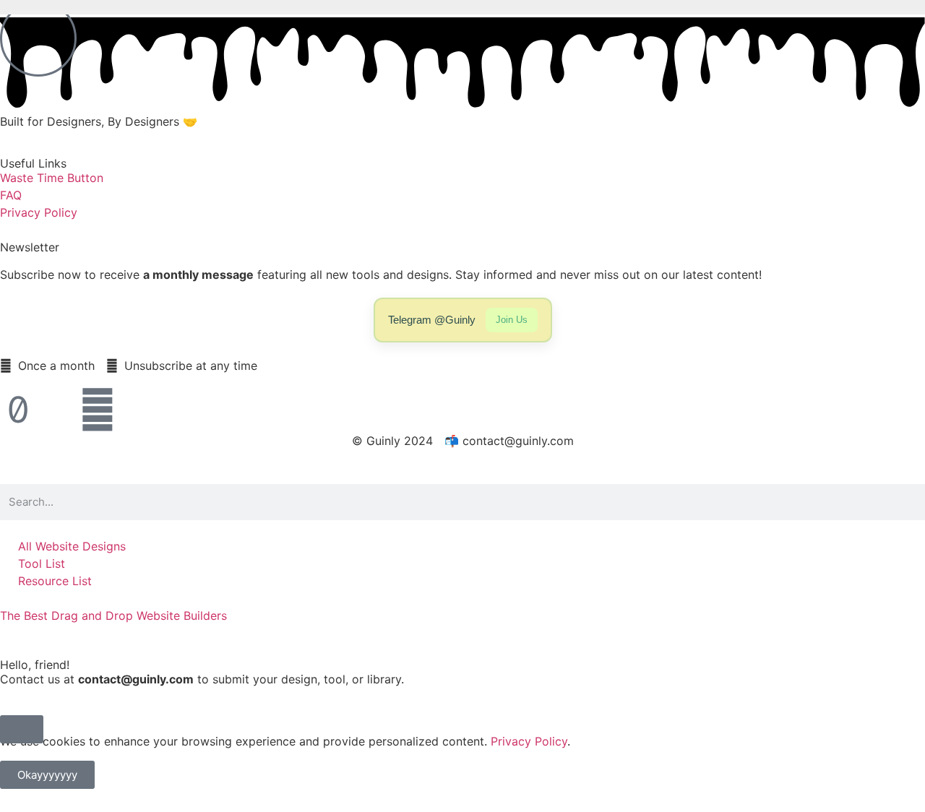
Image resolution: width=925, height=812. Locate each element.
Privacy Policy (529, 741)
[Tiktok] (18, 410)
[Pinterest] (97, 410)
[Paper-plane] (58, 410)
